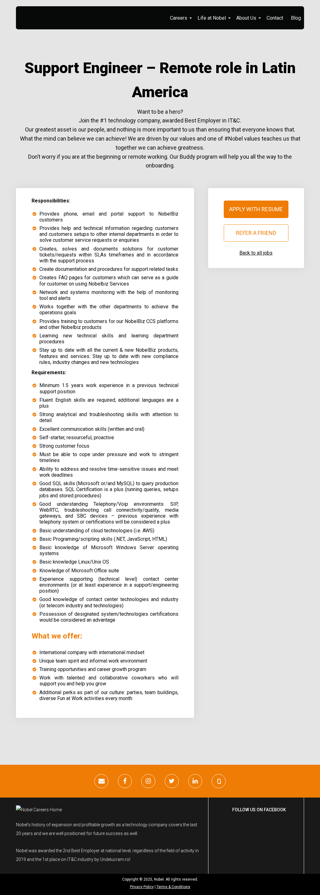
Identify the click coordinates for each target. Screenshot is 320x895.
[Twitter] (172, 781)
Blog (296, 18)
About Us (246, 18)
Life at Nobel (212, 18)
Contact (275, 18)
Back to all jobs (255, 253)
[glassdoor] (219, 781)
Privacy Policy (142, 887)
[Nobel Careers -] (54, 11)
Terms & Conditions (173, 887)
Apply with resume (256, 209)
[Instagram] (148, 781)
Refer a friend (256, 233)
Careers (178, 18)
